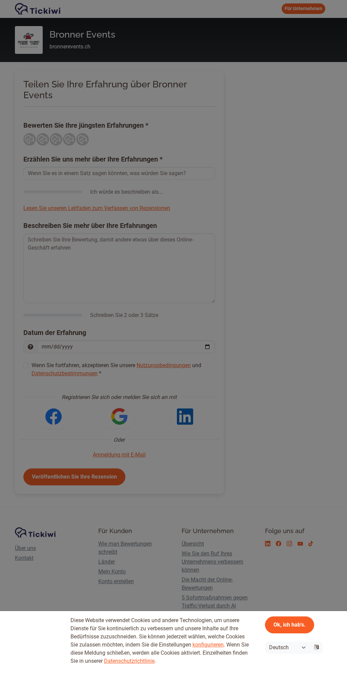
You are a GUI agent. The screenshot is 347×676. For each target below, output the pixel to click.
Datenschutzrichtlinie (129, 661)
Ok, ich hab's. (289, 624)
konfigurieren (208, 644)
